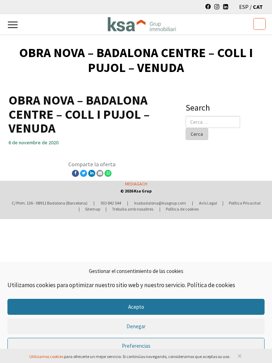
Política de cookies (211, 285)
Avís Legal (208, 203)
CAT (258, 6)
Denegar (136, 326)
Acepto (136, 306)
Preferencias (136, 345)
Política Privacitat (245, 203)
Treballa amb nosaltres (132, 209)
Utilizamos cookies (46, 356)
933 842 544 (111, 203)
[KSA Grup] (128, 24)
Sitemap (92, 209)
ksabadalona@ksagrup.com (160, 203)
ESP (244, 6)
